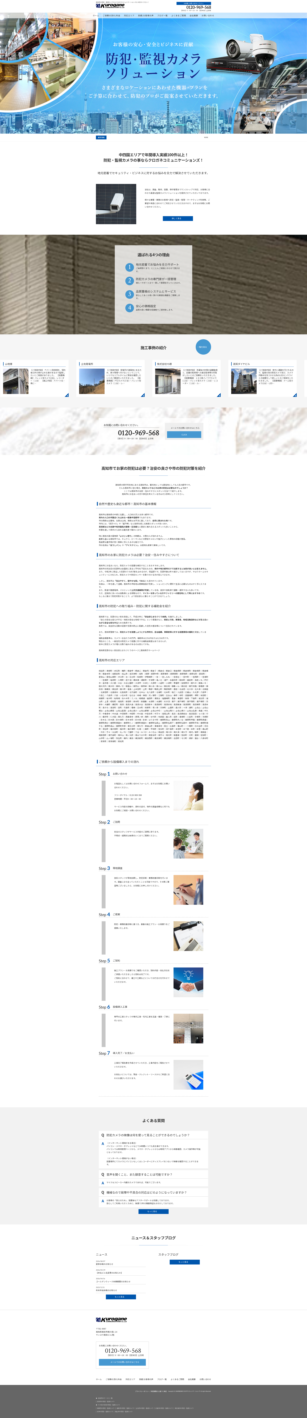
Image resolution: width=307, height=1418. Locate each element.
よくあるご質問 (178, 15)
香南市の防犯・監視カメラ (125, 1408)
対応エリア (129, 15)
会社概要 (194, 15)
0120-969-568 (198, 7)
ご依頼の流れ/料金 (111, 15)
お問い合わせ (208, 15)
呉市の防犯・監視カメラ (105, 1411)
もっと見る (152, 1211)
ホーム (96, 15)
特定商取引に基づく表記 (159, 1391)
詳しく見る (177, 218)
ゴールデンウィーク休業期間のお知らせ (113, 1280)
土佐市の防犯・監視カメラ (144, 1408)
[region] (153, 73)
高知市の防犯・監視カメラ (105, 1401)
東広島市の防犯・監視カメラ (184, 1408)
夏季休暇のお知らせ (104, 1262)
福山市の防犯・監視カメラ (123, 1411)
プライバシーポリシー (142, 1391)
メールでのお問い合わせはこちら (124, 1362)
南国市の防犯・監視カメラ (105, 1408)
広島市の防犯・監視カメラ (164, 1408)
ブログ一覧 (162, 15)
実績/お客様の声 (146, 15)
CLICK (184, 434)
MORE (206, 137)
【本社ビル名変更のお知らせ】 (109, 1271)
